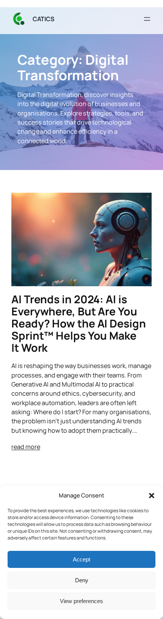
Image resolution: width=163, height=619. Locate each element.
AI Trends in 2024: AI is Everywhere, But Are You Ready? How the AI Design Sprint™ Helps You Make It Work (78, 323)
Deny (81, 580)
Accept (81, 559)
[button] (151, 495)
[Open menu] (147, 18)
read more (25, 447)
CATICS (43, 19)
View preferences (81, 601)
